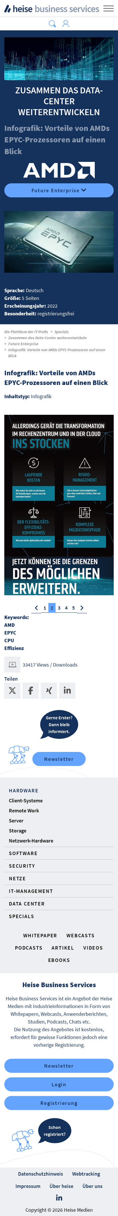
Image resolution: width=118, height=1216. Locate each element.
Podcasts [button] (28, 947)
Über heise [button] (61, 1186)
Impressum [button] (27, 1186)
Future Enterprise (56, 190)
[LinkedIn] (59, 1198)
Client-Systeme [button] (26, 800)
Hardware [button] (23, 790)
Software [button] (23, 853)
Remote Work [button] (24, 810)
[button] (52, 23)
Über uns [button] (92, 1186)
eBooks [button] (59, 960)
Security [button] (22, 866)
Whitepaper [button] (40, 935)
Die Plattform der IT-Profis (26, 331)
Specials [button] (21, 916)
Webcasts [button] (80, 935)
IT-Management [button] (31, 891)
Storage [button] (17, 830)
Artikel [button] (63, 947)
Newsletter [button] (59, 1065)
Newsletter (59, 759)
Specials (61, 331)
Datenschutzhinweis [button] (40, 1173)
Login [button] (59, 1084)
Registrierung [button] (58, 1103)
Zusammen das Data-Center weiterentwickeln (47, 337)
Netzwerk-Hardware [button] (31, 840)
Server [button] (16, 820)
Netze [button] (17, 878)
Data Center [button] (27, 903)
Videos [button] (93, 947)
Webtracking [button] (86, 1173)
